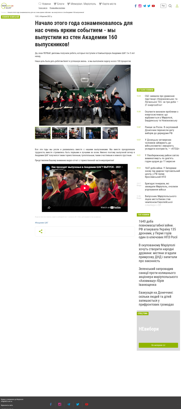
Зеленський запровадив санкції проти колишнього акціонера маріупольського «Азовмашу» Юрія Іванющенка (158, 277)
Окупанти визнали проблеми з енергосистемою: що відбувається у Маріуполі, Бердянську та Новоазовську (161, 116)
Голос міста (43, 8)
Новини (46, 4)
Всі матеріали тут (158, 345)
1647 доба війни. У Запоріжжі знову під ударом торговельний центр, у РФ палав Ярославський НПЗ (162, 172)
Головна (3, 12)
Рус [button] (163, 6)
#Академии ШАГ (41, 223)
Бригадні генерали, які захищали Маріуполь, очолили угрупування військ (161, 186)
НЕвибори (149, 329)
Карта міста (109, 4)
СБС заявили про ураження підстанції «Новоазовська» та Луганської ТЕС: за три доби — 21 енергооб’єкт (161, 100)
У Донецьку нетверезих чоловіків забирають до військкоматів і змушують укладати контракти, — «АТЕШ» (162, 144)
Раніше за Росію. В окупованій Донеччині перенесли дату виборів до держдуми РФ (161, 130)
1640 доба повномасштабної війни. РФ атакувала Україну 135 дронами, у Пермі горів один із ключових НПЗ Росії (158, 229)
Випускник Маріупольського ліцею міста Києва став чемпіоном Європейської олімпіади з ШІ (160, 201)
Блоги (60, 4)
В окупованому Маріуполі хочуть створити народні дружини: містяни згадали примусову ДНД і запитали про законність (158, 253)
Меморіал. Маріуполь (83, 4)
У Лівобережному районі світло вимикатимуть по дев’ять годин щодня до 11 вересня (162, 158)
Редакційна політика (57, 8)
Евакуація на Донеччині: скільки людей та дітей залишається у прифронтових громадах (156, 298)
